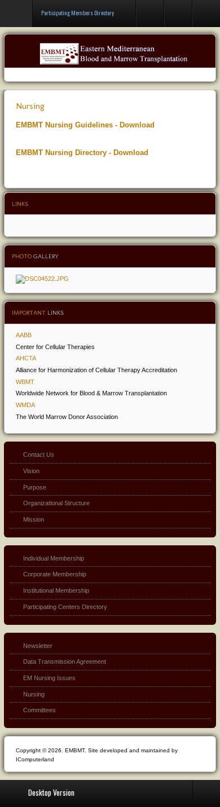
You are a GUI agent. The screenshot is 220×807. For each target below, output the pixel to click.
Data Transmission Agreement (64, 661)
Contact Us (38, 454)
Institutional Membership (56, 590)
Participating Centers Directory (65, 606)
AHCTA (26, 358)
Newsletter (37, 645)
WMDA (25, 405)
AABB (24, 335)
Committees (39, 710)
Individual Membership (53, 558)
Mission (33, 519)
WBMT (25, 381)
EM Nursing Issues (49, 677)
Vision (31, 471)
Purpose (34, 487)
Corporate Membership (54, 574)
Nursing (30, 105)
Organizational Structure (56, 503)
